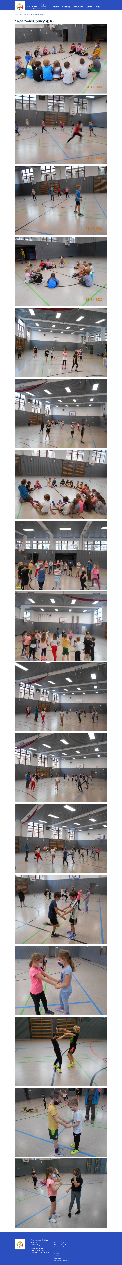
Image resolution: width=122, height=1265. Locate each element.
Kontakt (57, 1253)
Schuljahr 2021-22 (25, 14)
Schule (89, 7)
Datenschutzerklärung (62, 1260)
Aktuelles (78, 7)
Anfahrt (57, 1256)
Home (56, 7)
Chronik (66, 7)
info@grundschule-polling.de (40, 1252)
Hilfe (98, 7)
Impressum (58, 1258)
